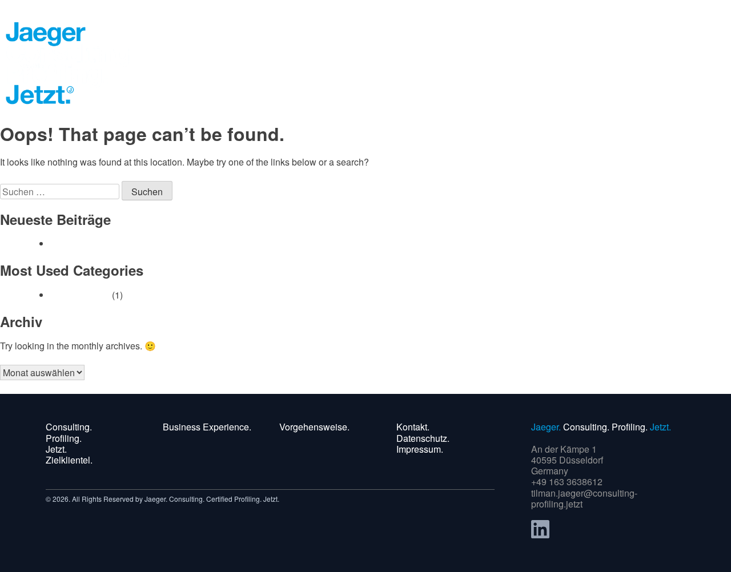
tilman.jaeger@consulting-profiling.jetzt (584, 498)
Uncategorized (80, 294)
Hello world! (74, 243)
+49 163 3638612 (567, 481)
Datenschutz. (422, 438)
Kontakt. (412, 426)
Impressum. (419, 449)
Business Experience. (207, 426)
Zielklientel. (69, 459)
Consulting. (69, 426)
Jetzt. (56, 449)
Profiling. (64, 438)
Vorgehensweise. (314, 426)
